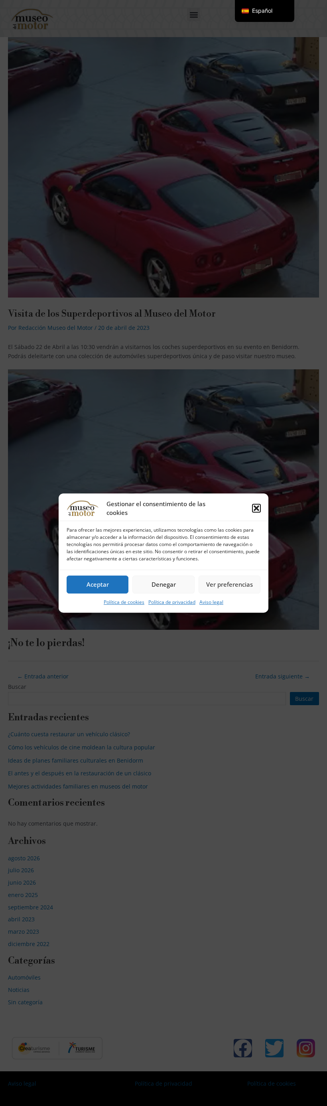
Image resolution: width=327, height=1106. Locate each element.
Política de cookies (124, 602)
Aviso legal (211, 602)
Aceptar (98, 584)
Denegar (164, 584)
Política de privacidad (171, 602)
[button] (256, 508)
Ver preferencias (229, 584)
